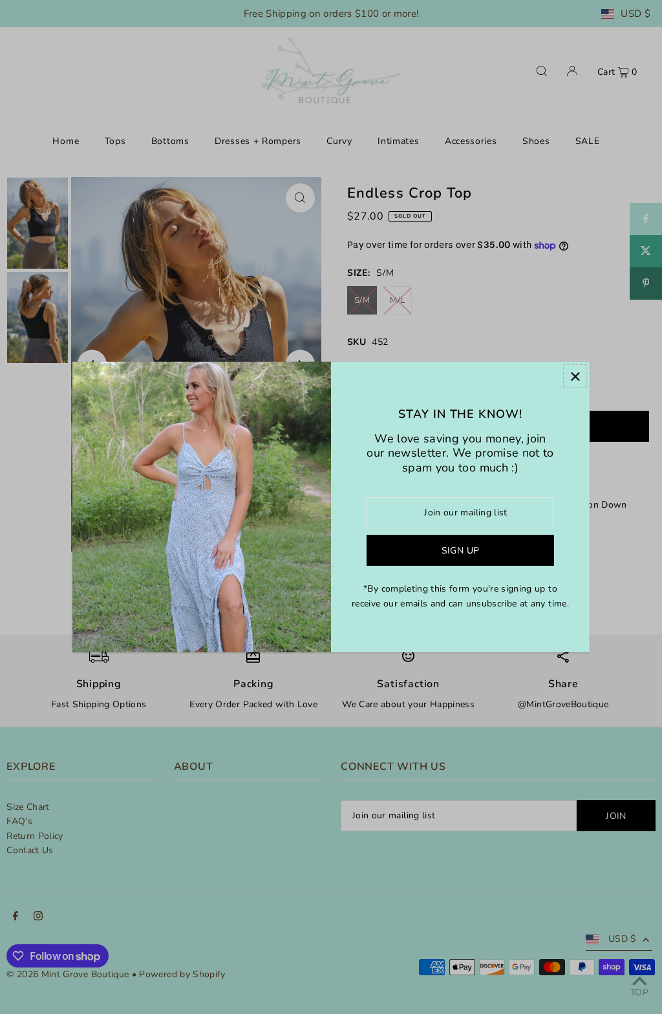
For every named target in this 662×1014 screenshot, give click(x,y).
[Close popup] (575, 376)
